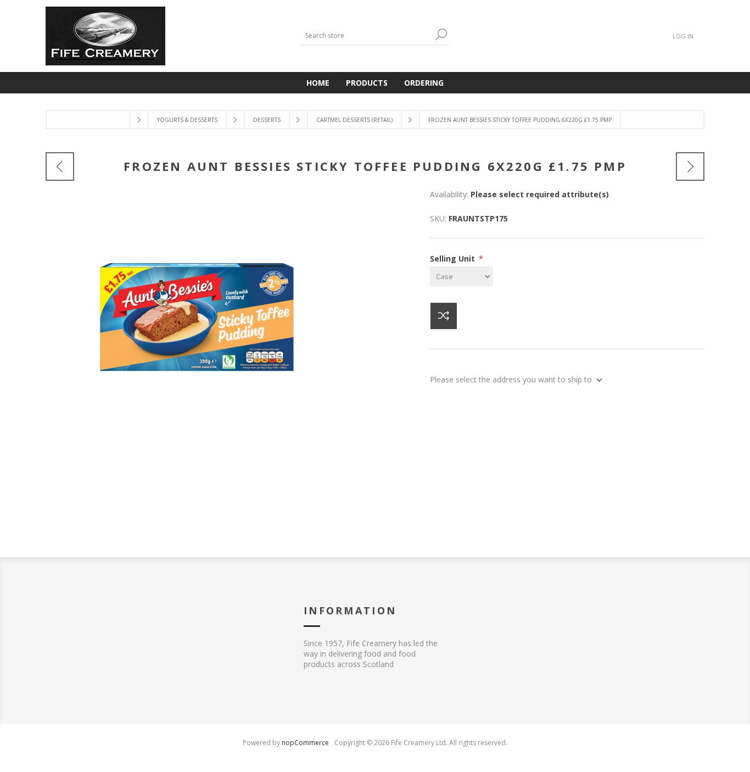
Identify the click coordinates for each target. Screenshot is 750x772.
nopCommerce (305, 742)
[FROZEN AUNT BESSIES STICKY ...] (690, 166)
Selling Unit (453, 258)
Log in (683, 36)
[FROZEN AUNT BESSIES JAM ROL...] (60, 166)
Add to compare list (443, 316)
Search (441, 34)
